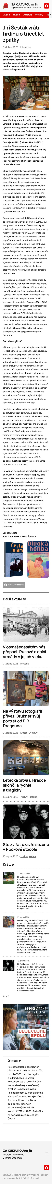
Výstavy (33, 732)
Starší (6, 996)
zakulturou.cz (26, 1115)
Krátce (24, 732)
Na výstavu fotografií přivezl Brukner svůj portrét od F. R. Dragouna (22, 718)
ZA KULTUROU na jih (24, 4)
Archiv (24, 796)
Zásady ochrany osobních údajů (26, 1176)
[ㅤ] (46, 6)
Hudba (24, 856)
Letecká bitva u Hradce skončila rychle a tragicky (24, 785)
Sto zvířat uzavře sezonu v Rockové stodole (26, 847)
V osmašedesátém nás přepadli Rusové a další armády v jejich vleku (24, 652)
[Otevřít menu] (46, 1154)
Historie (24, 663)
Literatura (25, 47)
